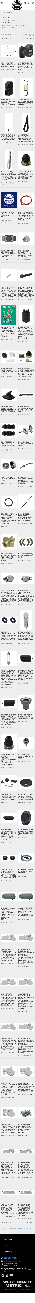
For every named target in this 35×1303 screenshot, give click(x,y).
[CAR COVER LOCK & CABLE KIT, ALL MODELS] (26, 858)
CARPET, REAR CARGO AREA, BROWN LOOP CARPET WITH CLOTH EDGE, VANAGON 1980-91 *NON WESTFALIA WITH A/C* (25, 1209)
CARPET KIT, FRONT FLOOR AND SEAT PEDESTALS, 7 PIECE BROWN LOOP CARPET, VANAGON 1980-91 (26, 1087)
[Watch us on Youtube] (11, 1275)
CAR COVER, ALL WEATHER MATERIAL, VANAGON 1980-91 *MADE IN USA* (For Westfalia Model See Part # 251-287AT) (9, 913)
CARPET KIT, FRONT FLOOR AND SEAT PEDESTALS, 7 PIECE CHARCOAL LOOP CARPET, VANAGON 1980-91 (9, 1128)
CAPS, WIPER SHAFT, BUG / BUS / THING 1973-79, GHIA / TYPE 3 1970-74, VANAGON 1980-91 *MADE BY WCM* (9, 873)
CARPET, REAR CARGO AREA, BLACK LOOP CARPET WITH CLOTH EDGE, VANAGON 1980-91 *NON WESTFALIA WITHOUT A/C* (25, 1168)
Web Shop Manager (24, 1291)
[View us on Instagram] (7, 1275)
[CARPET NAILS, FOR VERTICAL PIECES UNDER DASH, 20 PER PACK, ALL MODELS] (26, 1112)
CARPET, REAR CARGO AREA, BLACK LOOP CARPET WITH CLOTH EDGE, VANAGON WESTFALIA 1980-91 (9, 1209)
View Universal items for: (16, 1229)
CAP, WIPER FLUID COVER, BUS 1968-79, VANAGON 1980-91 (26, 832)
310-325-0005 (11, 1258)
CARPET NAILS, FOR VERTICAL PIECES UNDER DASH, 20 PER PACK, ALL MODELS (24, 1128)
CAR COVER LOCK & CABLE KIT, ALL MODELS (25, 871)
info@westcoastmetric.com (12, 1261)
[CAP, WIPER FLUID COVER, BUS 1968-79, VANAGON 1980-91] (26, 818)
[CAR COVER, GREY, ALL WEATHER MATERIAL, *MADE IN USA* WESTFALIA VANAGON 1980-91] (26, 896)
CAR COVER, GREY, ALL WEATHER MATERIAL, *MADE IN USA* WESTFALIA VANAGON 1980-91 (26, 912)
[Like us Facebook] (2, 1275)
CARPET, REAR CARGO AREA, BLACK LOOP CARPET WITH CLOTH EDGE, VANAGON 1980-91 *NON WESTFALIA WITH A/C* (8, 1168)
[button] (17, 1239)
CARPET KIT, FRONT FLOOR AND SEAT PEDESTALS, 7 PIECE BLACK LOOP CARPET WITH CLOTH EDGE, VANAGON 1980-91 (9, 1088)
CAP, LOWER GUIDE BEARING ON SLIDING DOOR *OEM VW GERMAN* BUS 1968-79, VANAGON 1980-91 (8, 834)
